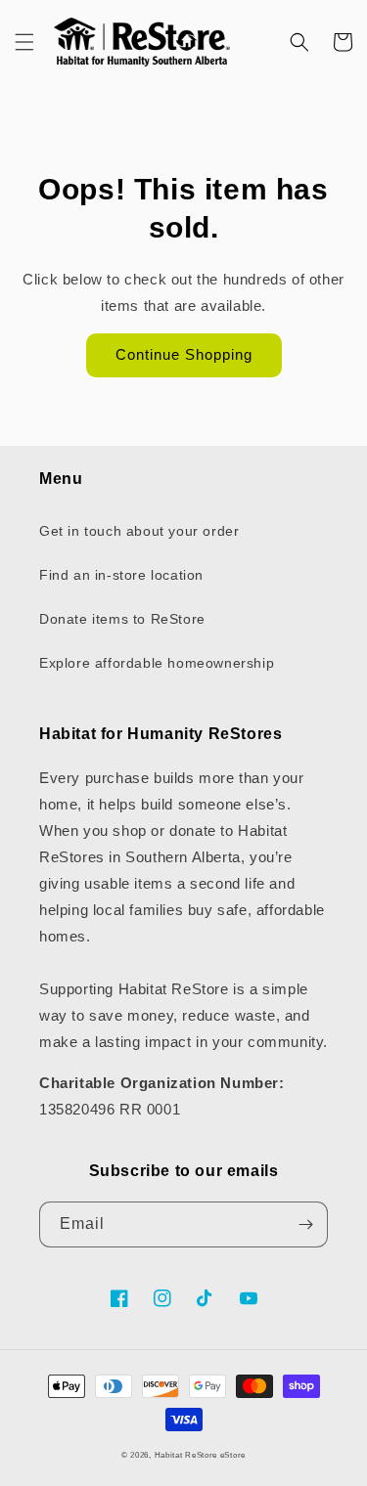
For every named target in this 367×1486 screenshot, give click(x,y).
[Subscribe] (305, 1224)
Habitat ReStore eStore (200, 1455)
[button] (24, 42)
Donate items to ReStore (122, 619)
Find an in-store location (121, 575)
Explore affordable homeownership (156, 663)
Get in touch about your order (139, 531)
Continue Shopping (183, 354)
